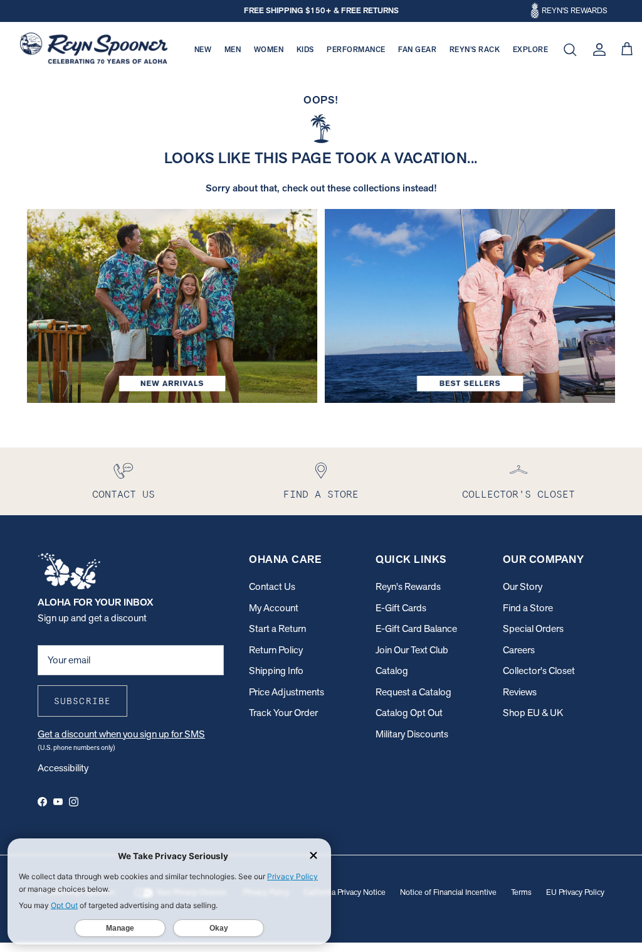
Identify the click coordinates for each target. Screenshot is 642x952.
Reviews (520, 691)
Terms (521, 892)
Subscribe (82, 701)
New (203, 50)
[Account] (597, 49)
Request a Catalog (413, 691)
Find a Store (528, 607)
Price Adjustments (286, 691)
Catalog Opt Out (409, 712)
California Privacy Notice (344, 892)
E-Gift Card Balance (416, 628)
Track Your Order (283, 712)
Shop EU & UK (533, 712)
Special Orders (533, 628)
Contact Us (272, 586)
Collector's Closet (539, 670)
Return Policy (276, 649)
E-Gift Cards (401, 607)
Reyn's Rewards (408, 586)
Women (269, 50)
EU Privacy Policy (575, 892)
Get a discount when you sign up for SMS (121, 734)
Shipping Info (276, 670)
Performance (356, 50)
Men (232, 50)
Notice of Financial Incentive (448, 892)
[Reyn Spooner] (94, 50)
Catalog (392, 670)
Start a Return (277, 628)
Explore (531, 50)
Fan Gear (417, 50)
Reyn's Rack (475, 50)
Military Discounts (412, 734)
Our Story (522, 586)
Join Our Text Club (412, 649)
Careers (519, 649)
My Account (273, 607)
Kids (305, 50)
